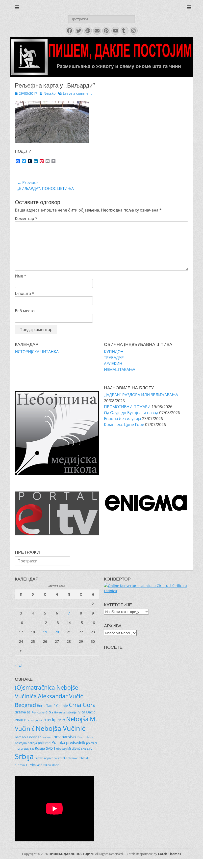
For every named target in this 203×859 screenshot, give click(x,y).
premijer (91, 743)
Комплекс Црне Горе (124, 424)
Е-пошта (24, 293)
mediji (50, 719)
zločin (55, 765)
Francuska (38, 712)
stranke (73, 758)
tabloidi (84, 758)
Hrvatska (59, 712)
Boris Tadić (46, 705)
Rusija (40, 748)
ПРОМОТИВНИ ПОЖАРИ (127, 406)
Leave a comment (77, 93)
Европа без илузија (122, 418)
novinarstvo (64, 736)
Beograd (25, 704)
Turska (31, 765)
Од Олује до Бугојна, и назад (131, 412)
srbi (90, 748)
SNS (83, 748)
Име (20, 276)
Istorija (71, 712)
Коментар (26, 218)
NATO (61, 720)
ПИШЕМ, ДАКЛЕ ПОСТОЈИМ (71, 854)
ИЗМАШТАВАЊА (119, 369)
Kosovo (29, 720)
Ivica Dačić (86, 711)
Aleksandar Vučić (60, 696)
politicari (44, 742)
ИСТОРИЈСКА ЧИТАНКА (37, 351)
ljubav (39, 720)
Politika (58, 742)
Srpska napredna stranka (51, 758)
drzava (20, 712)
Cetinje (62, 705)
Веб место (25, 310)
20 (57, 632)
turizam (20, 765)
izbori (19, 720)
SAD (49, 748)
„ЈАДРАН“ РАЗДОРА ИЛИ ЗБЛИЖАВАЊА (141, 395)
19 (45, 632)
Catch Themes (169, 854)
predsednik (75, 742)
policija (32, 743)
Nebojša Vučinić (60, 728)
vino (39, 765)
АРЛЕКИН (113, 363)
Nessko (49, 93)
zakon (47, 765)
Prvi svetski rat (24, 748)
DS (28, 712)
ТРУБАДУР (114, 357)
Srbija (24, 756)
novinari (47, 737)
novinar (35, 737)
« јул (18, 665)
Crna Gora (82, 705)
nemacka (21, 737)
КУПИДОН (114, 351)
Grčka (49, 712)
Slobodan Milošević (67, 748)
